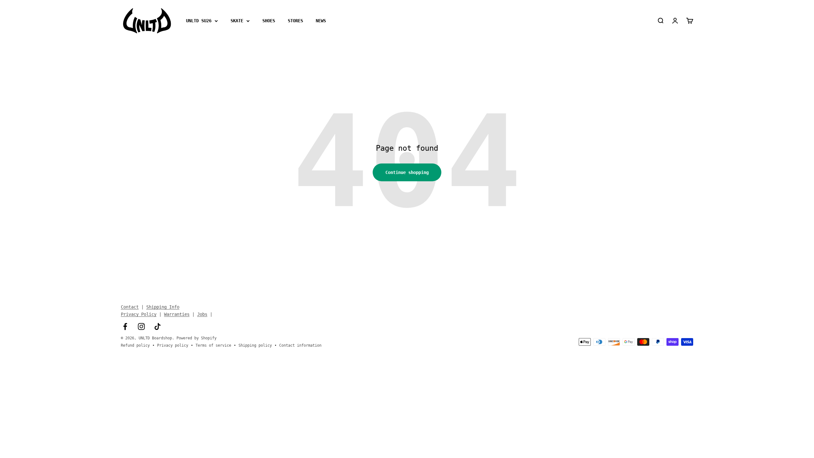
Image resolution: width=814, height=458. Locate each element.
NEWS (321, 20)
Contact (130, 306)
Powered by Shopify (196, 338)
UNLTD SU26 (198, 20)
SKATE (237, 20)
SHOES (268, 20)
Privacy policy (172, 345)
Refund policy (135, 345)
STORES (295, 20)
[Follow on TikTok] (157, 326)
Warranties (177, 314)
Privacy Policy (138, 314)
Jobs (202, 314)
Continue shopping (407, 172)
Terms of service (213, 345)
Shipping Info (162, 306)
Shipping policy (255, 345)
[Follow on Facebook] (125, 326)
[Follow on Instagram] (141, 326)
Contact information (300, 345)
